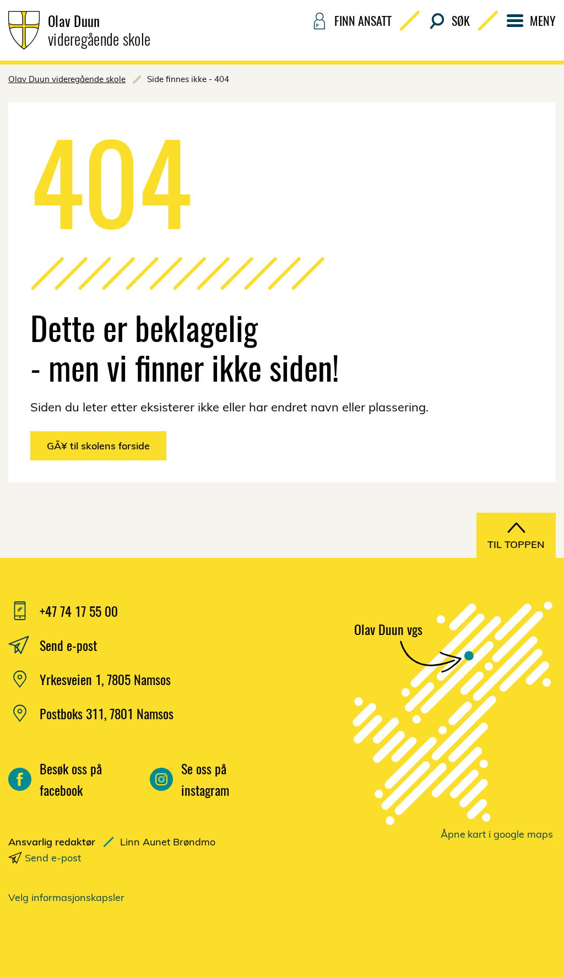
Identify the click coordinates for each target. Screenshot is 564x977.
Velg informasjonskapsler (66, 897)
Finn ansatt (363, 20)
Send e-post (53, 857)
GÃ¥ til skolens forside (98, 445)
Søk (461, 20)
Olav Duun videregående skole (67, 79)
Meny (543, 20)
